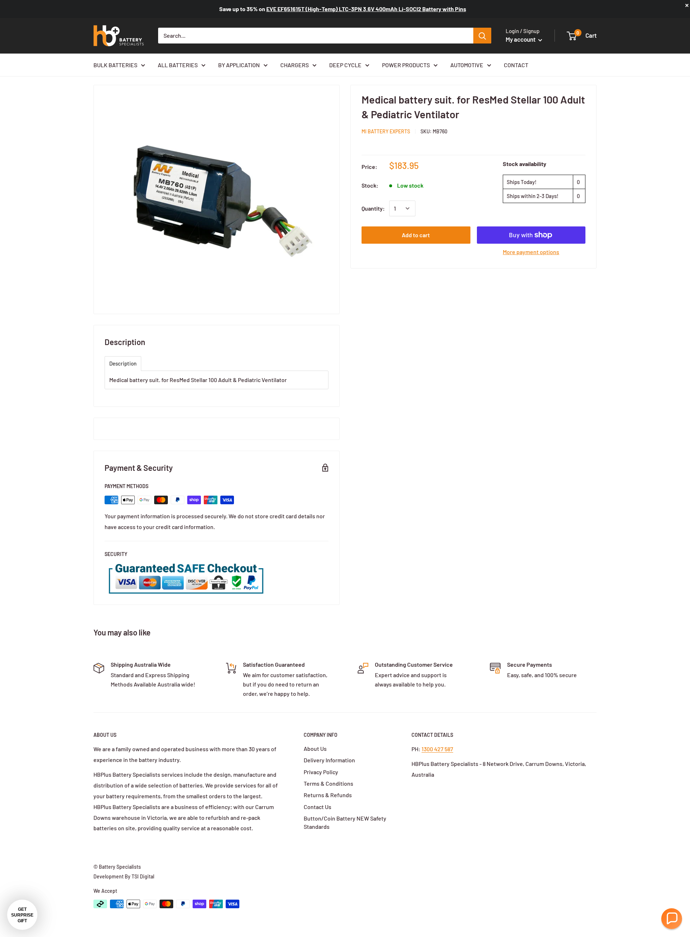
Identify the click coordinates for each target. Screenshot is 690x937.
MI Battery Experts (386, 131)
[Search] (482, 35)
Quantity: (373, 208)
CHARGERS (294, 64)
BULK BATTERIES (115, 64)
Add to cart (416, 234)
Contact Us (317, 806)
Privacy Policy (321, 771)
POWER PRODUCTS (406, 64)
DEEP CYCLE (345, 64)
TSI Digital (143, 876)
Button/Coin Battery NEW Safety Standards (345, 822)
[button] (671, 918)
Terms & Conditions (328, 783)
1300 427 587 (437, 748)
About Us (315, 748)
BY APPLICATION (239, 64)
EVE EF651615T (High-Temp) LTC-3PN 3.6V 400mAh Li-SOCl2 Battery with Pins (366, 8)
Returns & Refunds (328, 794)
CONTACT (516, 64)
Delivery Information (329, 760)
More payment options (531, 251)
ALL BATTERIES (178, 64)
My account (521, 39)
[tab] (123, 363)
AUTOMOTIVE (466, 64)
